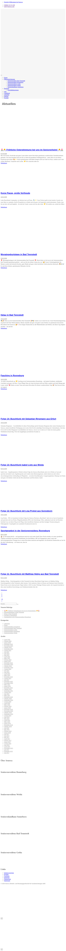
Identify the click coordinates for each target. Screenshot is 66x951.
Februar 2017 (7, 740)
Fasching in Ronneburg (12, 375)
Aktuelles (6, 94)
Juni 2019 (6, 717)
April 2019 (7, 720)
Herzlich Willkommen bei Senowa (13, 2)
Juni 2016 (6, 745)
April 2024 (7, 673)
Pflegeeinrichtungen (9, 79)
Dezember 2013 (8, 751)
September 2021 (8, 691)
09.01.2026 (4, 534)
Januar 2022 (7, 686)
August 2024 (7, 669)
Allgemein (7, 623)
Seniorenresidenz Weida (14, 85)
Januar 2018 (7, 732)
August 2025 (7, 650)
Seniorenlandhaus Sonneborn (15, 87)
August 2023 (7, 678)
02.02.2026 (4, 468)
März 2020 (7, 705)
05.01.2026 (4, 578)
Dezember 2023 (8, 677)
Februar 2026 (7, 641)
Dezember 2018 (8, 725)
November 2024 (8, 664)
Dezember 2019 (8, 709)
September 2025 (8, 649)
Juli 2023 (6, 680)
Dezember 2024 (8, 663)
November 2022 (8, 683)
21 (2, 599)
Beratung (6, 88)
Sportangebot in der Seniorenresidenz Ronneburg (25, 530)
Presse (6, 625)
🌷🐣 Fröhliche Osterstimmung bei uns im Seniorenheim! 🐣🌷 (32, 150)
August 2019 (7, 715)
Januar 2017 (7, 742)
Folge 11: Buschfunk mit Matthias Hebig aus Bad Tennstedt (30, 574)
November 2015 (8, 748)
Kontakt (6, 98)
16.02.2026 (4, 319)
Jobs (5, 91)
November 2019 (8, 711)
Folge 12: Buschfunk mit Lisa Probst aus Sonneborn (26, 511)
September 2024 (8, 667)
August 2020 (7, 701)
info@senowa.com (9, 6)
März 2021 (7, 695)
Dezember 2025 (8, 644)
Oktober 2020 (8, 698)
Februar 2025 (7, 660)
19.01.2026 (4, 514)
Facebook (6, 876)
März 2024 (7, 675)
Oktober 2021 (8, 689)
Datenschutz (7, 879)
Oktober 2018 (8, 726)
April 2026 (7, 639)
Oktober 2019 (8, 712)
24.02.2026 (4, 197)
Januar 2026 (7, 642)
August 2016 (7, 743)
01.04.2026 (4, 153)
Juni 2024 (6, 672)
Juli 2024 (6, 670)
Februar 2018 (7, 731)
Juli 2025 (6, 652)
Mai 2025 (6, 655)
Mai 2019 (6, 719)
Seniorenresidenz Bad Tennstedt (16, 81)
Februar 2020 (7, 706)
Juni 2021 (6, 694)
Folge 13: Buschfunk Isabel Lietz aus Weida (22, 465)
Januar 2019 (7, 723)
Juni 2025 (6, 653)
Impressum (7, 880)
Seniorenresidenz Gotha (14, 84)
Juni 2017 (6, 736)
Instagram (6, 877)
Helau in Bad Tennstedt (12, 315)
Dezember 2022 (8, 681)
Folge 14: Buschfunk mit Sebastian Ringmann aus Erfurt (28, 419)
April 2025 (7, 656)
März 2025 (7, 658)
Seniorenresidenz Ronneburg (15, 82)
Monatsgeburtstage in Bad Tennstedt (19, 254)
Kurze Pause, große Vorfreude (15, 193)
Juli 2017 (6, 734)
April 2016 (7, 746)
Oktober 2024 (8, 666)
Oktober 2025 (8, 647)
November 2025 (8, 646)
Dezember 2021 (8, 687)
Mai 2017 (6, 737)
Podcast (6, 96)
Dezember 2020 (8, 697)
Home (5, 77)
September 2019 (8, 714)
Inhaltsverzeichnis (9, 873)
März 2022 (7, 684)
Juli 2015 (6, 750)
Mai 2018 (6, 729)
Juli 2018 (6, 728)
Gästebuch (7, 93)
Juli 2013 (6, 753)
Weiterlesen (4, 163)
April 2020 (7, 703)
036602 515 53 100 (9, 5)
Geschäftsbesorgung (13, 90)
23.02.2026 (4, 258)
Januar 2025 (7, 661)
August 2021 (7, 692)
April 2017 (7, 739)
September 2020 (8, 700)
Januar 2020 (7, 708)
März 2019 (7, 722)
